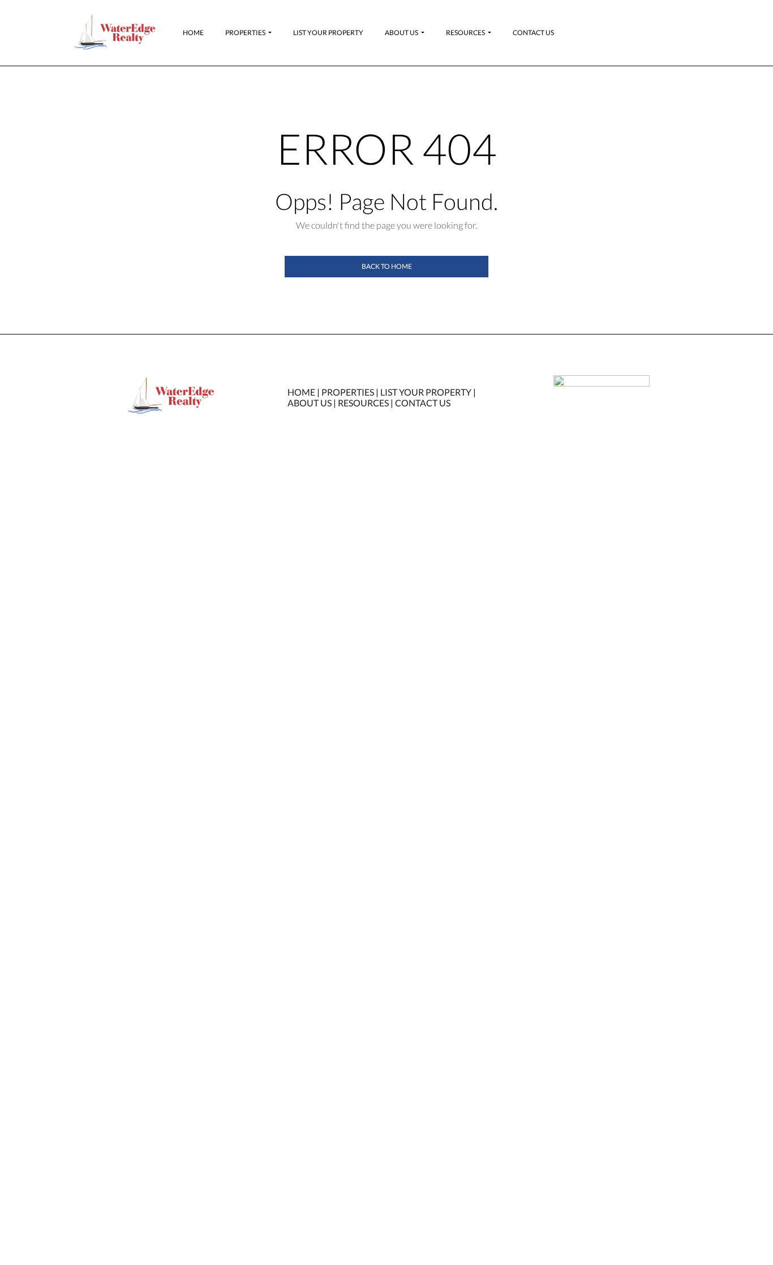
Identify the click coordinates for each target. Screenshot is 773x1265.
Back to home (387, 266)
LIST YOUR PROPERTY (425, 392)
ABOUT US (309, 402)
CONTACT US (422, 402)
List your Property (328, 32)
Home (193, 32)
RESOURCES (363, 402)
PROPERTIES (347, 392)
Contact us (533, 32)
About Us (401, 32)
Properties (245, 32)
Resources (465, 32)
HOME (301, 392)
